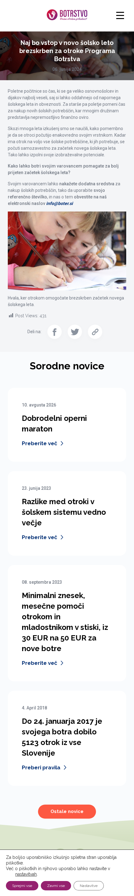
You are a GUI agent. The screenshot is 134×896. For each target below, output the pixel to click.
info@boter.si (59, 203)
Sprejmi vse (22, 886)
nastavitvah (26, 874)
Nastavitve (89, 886)
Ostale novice (67, 811)
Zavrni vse (56, 886)
